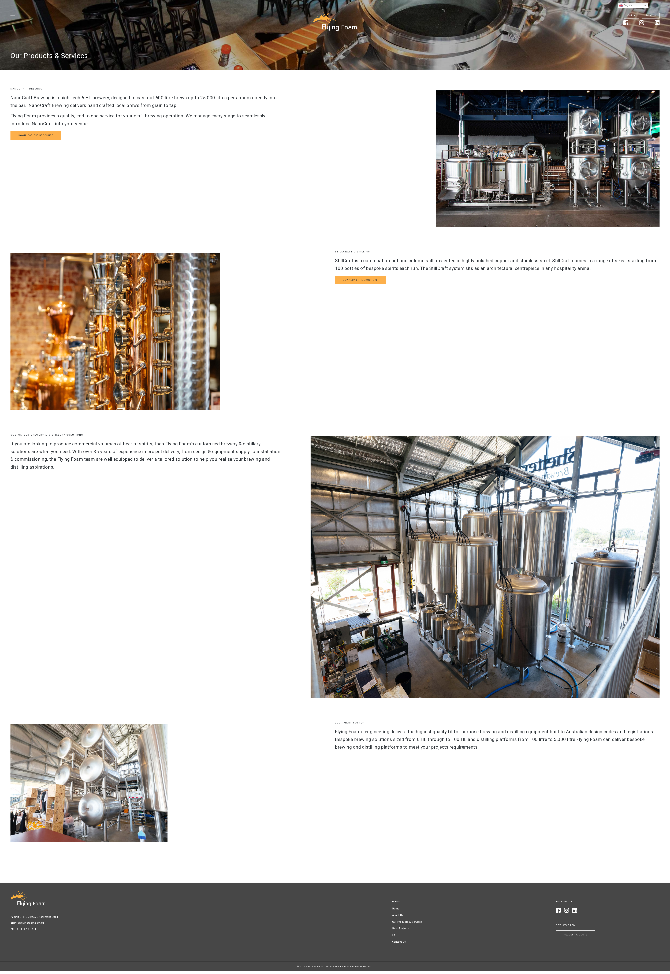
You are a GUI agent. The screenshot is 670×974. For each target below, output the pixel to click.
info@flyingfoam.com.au (29, 923)
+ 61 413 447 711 (25, 929)
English (627, 5)
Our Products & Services (407, 922)
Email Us (650, 15)
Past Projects (400, 928)
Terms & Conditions (359, 966)
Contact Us (399, 942)
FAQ (394, 935)
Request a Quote (575, 934)
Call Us (631, 15)
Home (395, 908)
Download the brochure (35, 135)
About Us (397, 915)
